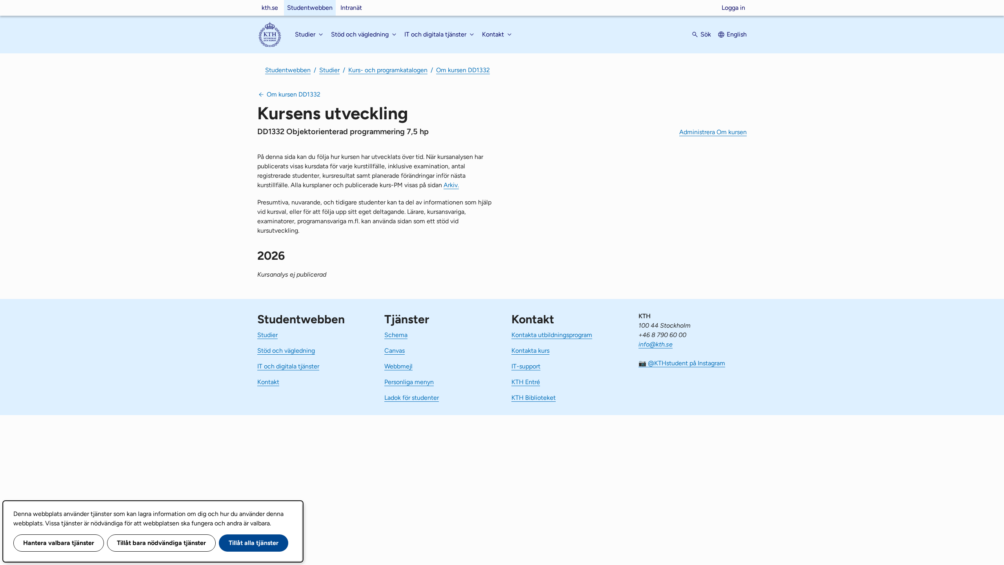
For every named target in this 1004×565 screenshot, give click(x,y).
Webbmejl (398, 366)
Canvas (394, 350)
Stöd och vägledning (286, 350)
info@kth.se (655, 344)
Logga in (733, 7)
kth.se (270, 7)
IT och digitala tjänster (288, 366)
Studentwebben (310, 7)
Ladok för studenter (411, 397)
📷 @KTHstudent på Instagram (681, 363)
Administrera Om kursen (713, 132)
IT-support (525, 366)
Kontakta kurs (530, 350)
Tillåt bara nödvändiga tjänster (161, 543)
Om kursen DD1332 (463, 70)
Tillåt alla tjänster (253, 543)
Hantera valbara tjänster (58, 543)
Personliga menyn (409, 382)
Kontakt (268, 382)
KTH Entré (525, 382)
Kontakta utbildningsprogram (551, 335)
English (737, 34)
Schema (395, 335)
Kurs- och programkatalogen (387, 70)
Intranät (351, 7)
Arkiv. (451, 185)
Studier (329, 70)
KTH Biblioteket (533, 397)
